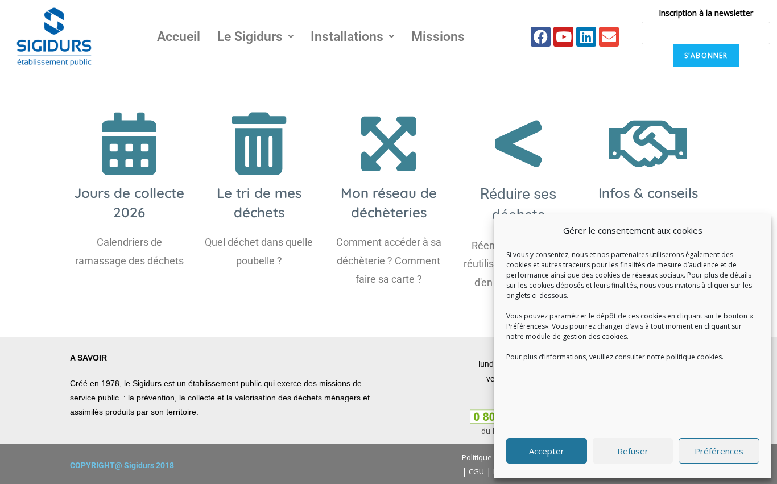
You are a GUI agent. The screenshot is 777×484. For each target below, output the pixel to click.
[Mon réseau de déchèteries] (388, 144)
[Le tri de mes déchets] (259, 144)
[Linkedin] (586, 37)
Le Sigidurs (250, 36)
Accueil (178, 36)
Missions (438, 36)
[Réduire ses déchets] (518, 144)
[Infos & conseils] (648, 144)
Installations (347, 36)
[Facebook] (541, 37)
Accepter (546, 451)
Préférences (719, 451)
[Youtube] (563, 37)
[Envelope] (609, 37)
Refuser (632, 451)
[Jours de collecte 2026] (129, 144)
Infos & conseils (648, 192)
